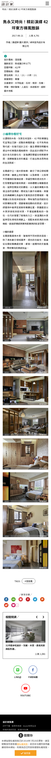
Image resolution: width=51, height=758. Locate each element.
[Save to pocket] (20, 599)
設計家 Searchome (7, 4)
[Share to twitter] (35, 599)
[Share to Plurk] (42, 599)
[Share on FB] (6, 599)
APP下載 (6, 725)
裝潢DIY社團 (23, 729)
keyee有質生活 (29, 725)
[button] (37, 617)
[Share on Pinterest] (28, 599)
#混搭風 (29, 581)
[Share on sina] (6, 605)
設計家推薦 (8, 722)
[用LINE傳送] (13, 599)
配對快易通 (16, 725)
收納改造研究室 (9, 729)
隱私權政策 (22, 744)
